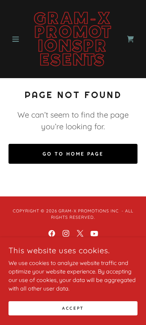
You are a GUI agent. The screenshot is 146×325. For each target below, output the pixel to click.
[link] (73, 39)
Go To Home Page (73, 154)
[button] (18, 39)
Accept (73, 308)
